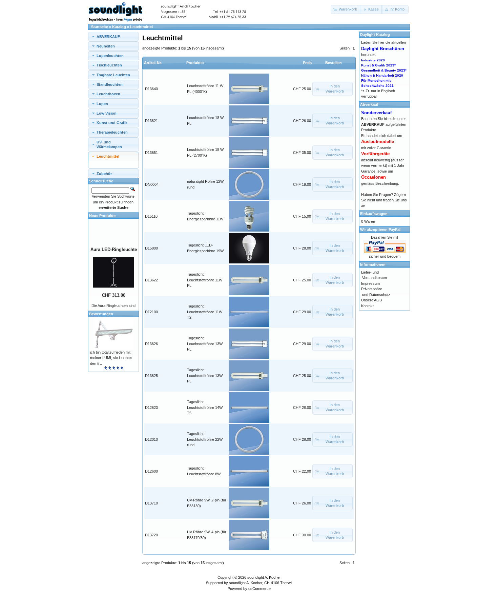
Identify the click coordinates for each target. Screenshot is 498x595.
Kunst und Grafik (112, 123)
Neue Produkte (102, 216)
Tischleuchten (109, 65)
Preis (307, 63)
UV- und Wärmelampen (109, 144)
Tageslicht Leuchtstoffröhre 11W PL (204, 279)
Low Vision (107, 113)
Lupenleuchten (110, 56)
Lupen (102, 104)
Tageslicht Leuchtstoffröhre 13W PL (205, 343)
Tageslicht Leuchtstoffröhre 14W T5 (205, 407)
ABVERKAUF (108, 37)
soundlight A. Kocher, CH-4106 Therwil (260, 583)
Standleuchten (110, 84)
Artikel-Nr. (153, 63)
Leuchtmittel (141, 27)
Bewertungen (101, 314)
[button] (346, 9)
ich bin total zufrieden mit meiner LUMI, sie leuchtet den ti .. (111, 357)
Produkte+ (195, 63)
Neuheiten (106, 46)
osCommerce (259, 589)
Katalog (119, 27)
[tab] (113, 36)
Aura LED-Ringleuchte (113, 246)
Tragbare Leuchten (113, 75)
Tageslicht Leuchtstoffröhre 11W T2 (204, 311)
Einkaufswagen (374, 214)
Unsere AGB (371, 300)
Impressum (370, 283)
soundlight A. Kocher (264, 577)
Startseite (99, 27)
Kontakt (367, 306)
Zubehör (104, 174)
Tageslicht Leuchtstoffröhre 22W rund (205, 439)
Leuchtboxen (108, 94)
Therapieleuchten (112, 132)
